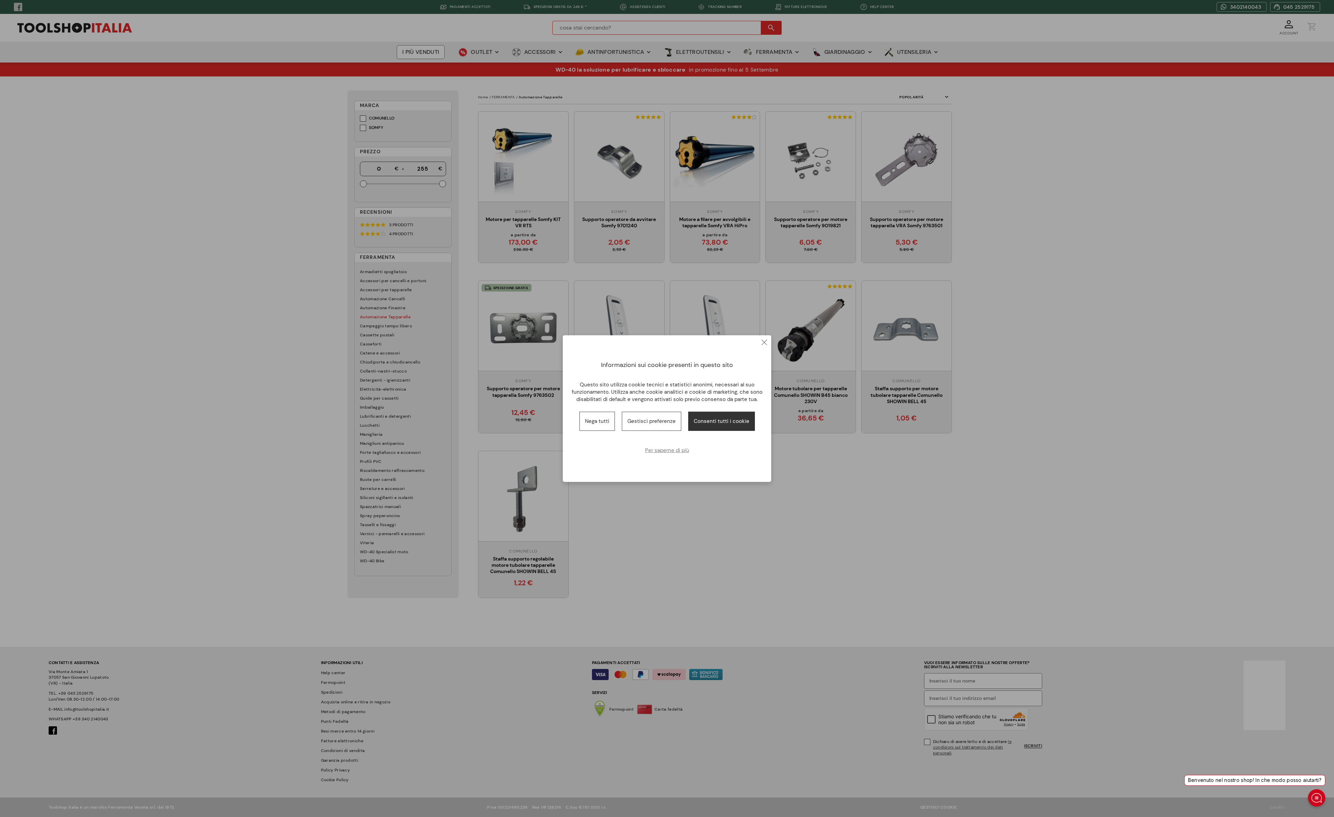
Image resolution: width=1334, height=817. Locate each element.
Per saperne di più (667, 450)
